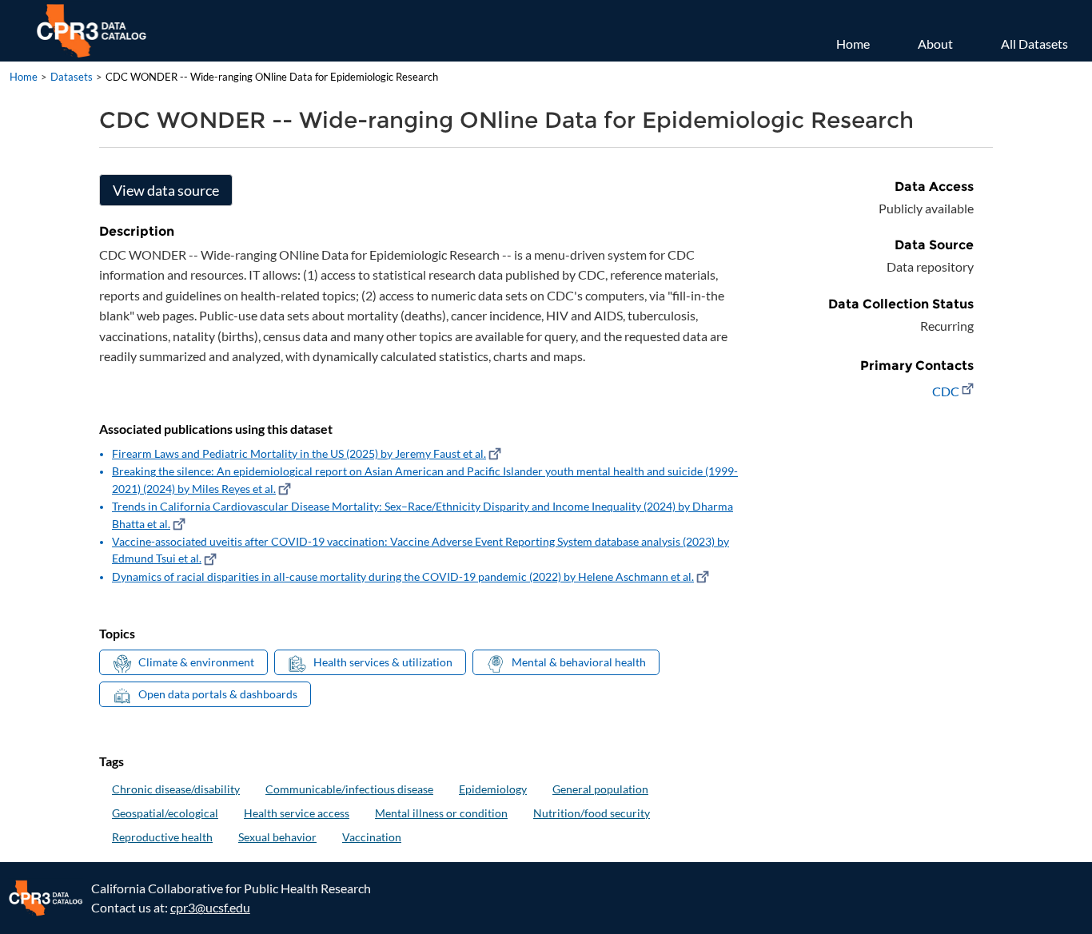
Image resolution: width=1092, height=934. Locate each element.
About (935, 43)
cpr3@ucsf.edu (210, 907)
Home (853, 43)
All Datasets (1034, 43)
